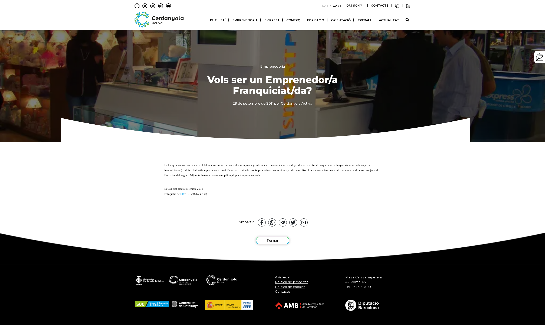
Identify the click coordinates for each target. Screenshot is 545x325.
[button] (408, 20)
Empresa (272, 20)
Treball (365, 20)
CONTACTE (379, 5)
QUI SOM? (354, 5)
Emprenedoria (245, 20)
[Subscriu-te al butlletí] (539, 57)
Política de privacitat (291, 282)
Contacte (282, 291)
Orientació (341, 20)
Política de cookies (290, 287)
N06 (182, 193)
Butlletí (217, 20)
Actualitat (389, 20)
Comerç (293, 20)
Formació (315, 20)
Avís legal (282, 277)
